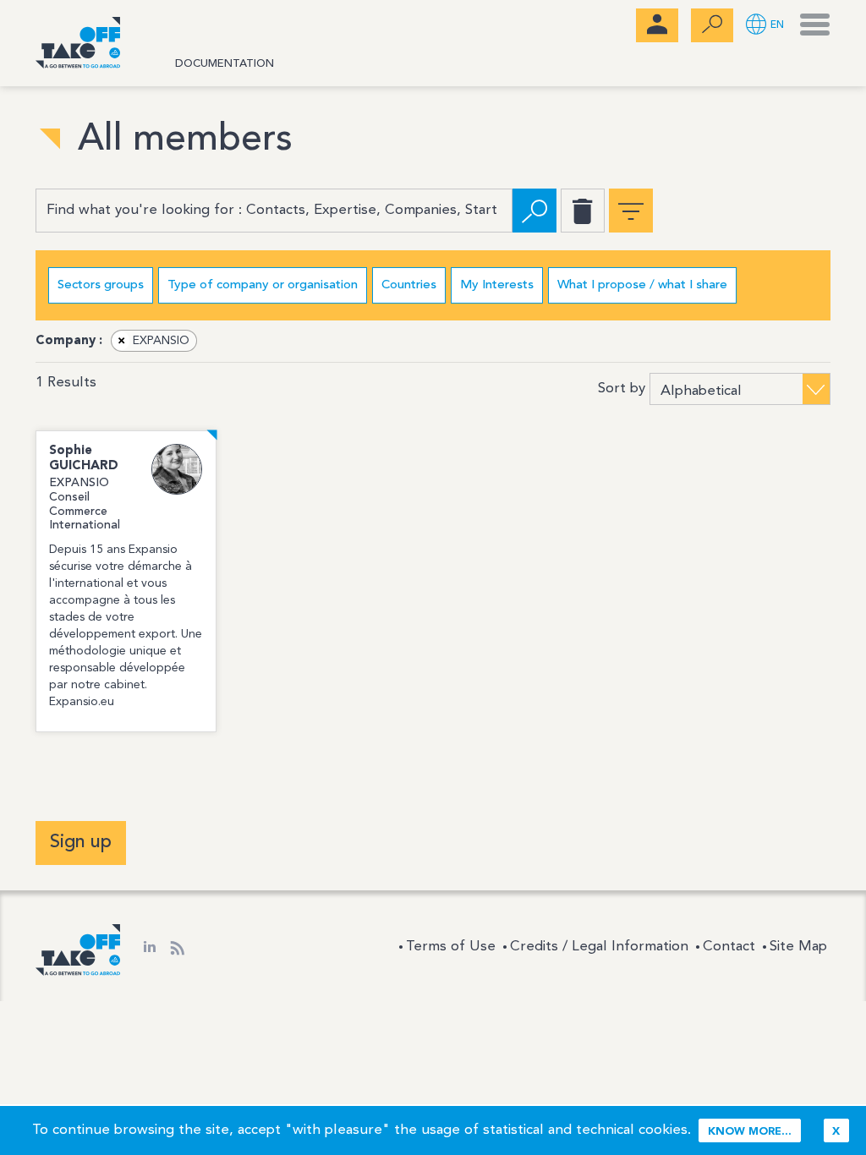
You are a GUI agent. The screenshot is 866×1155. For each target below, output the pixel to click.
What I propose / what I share (642, 285)
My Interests (497, 285)
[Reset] (583, 211)
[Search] (534, 211)
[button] (765, 26)
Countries (408, 285)
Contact (729, 946)
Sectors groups (101, 285)
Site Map (798, 946)
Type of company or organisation (262, 285)
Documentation (224, 63)
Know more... (750, 1131)
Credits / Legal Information (599, 946)
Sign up (81, 842)
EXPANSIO (154, 341)
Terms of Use (451, 946)
